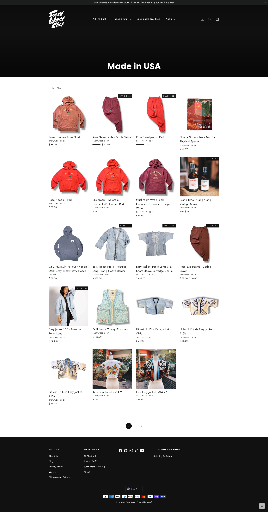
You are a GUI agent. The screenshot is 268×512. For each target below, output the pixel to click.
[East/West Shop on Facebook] (120, 450)
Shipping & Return (163, 456)
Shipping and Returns (59, 477)
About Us (53, 456)
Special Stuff (121, 19)
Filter (58, 88)
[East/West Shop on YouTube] (142, 450)
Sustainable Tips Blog (148, 19)
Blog (51, 461)
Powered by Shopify (145, 502)
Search (52, 471)
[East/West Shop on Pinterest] (125, 450)
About (169, 19)
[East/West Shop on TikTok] (136, 450)
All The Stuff (100, 19)
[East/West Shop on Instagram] (131, 450)
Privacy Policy (56, 466)
